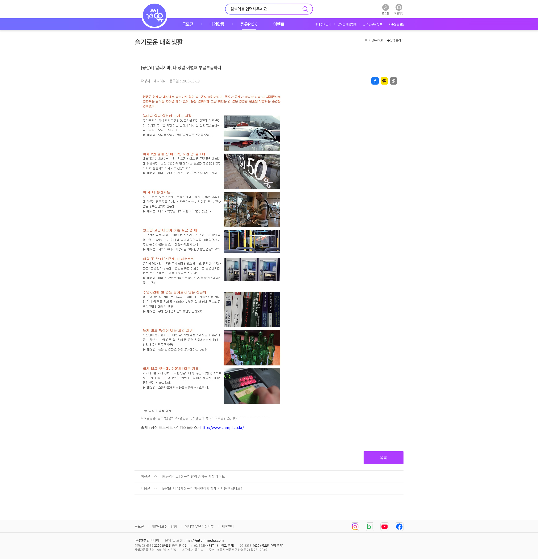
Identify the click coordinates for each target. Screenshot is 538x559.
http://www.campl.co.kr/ (222, 427)
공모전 (139, 526)
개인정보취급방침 (164, 526)
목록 (383, 457)
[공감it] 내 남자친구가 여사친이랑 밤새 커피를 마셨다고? (202, 488)
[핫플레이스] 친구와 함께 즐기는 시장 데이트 (193, 476)
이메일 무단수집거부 (199, 526)
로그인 (385, 13)
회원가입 (399, 13)
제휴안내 (228, 526)
